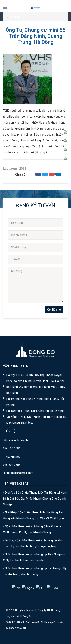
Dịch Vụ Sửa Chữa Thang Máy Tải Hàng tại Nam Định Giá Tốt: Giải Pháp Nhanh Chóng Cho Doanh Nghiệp (35, 498)
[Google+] (52, 174)
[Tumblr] (65, 174)
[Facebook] (38, 174)
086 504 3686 (11, 448)
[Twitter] (45, 174)
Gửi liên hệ (54, 309)
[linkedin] (58, 174)
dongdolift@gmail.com (18, 473)
